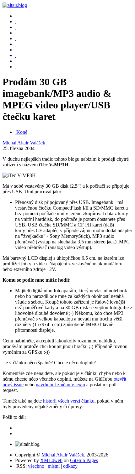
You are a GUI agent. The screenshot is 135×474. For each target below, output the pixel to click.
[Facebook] (15, 49)
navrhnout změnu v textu (60, 384)
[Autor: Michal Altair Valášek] (15, 15)
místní (54, 466)
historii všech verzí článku (68, 401)
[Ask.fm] (15, 66)
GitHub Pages (84, 460)
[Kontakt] (15, 44)
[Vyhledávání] (15, 38)
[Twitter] (15, 55)
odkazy (70, 466)
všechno (36, 466)
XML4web (51, 460)
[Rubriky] (15, 27)
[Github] (15, 61)
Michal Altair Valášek (24, 142)
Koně (21, 132)
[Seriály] (15, 32)
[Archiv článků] (15, 21)
